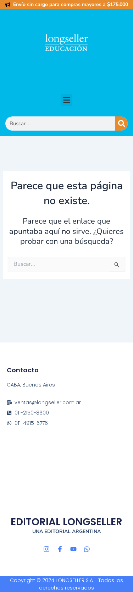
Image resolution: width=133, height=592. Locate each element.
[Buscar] (121, 123)
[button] (66, 100)
